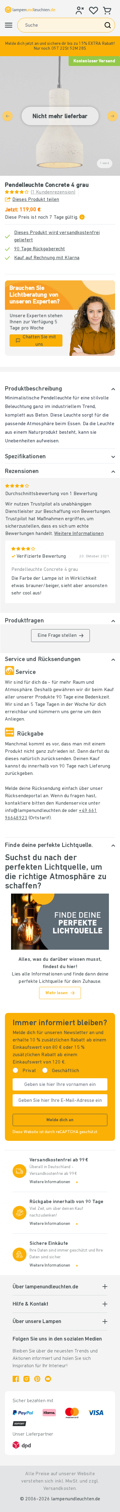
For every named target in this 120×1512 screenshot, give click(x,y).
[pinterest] (37, 1379)
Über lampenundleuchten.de (45, 1287)
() (53, 192)
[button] (60, 46)
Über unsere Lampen (37, 1322)
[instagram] (26, 1379)
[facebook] (16, 1379)
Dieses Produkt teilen (35, 199)
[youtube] (48, 1379)
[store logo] (30, 9)
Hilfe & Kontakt (30, 1304)
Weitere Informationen (78, 533)
